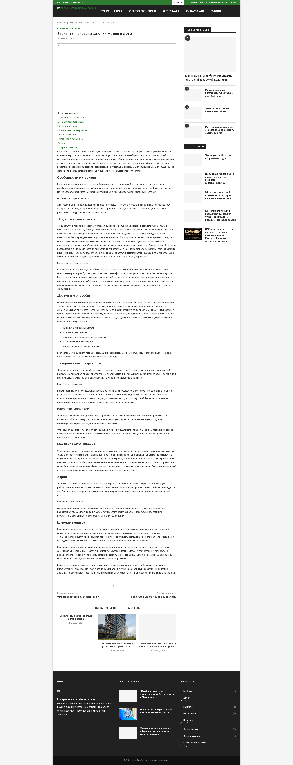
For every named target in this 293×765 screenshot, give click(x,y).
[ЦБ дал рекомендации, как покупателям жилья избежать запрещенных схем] (193, 179)
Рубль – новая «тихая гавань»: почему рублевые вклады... (216, 3)
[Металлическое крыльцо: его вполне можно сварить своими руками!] (193, 132)
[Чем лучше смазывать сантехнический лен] (193, 113)
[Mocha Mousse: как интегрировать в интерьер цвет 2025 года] (193, 95)
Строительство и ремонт (142, 11)
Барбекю (209, 691)
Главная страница (65, 22)
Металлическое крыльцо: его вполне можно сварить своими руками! (219, 130)
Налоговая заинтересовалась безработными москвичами (156, 711)
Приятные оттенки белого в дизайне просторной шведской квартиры (208, 77)
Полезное (216, 11)
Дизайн (118, 11)
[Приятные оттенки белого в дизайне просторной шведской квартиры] (210, 54)
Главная (105, 11)
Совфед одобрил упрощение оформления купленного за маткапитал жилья (155, 731)
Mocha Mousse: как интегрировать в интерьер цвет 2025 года (219, 93)
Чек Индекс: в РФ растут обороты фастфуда (218, 157)
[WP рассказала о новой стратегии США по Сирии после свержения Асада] (193, 197)
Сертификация (171, 11)
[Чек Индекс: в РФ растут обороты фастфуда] (193, 160)
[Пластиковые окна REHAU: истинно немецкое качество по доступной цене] (157, 627)
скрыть (75, 113)
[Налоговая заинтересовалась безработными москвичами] (128, 714)
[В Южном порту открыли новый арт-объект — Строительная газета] (117, 627)
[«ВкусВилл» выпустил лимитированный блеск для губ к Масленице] (128, 696)
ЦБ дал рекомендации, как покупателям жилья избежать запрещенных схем (219, 178)
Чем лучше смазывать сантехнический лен (217, 110)
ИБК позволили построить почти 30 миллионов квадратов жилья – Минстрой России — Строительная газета (219, 235)
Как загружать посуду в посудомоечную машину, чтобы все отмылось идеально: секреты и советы (220, 215)
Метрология (209, 713)
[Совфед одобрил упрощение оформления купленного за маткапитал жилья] (128, 733)
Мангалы (209, 707)
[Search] (234, 11)
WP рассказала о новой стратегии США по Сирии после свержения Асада (218, 195)
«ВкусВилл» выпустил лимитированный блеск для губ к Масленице (157, 694)
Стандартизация (195, 11)
